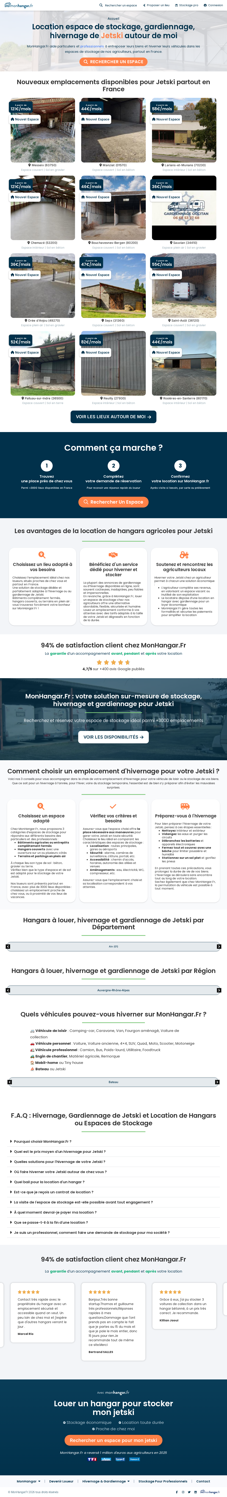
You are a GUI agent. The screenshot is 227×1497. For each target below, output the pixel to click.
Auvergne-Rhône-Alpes (113, 990)
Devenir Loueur (61, 1481)
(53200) (51, 243)
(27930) (120, 398)
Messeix (38, 165)
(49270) (54, 320)
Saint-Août (179, 320)
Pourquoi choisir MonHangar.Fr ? (42, 1141)
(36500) (57, 398)
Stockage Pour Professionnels (163, 1481)
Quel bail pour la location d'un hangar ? (49, 1181)
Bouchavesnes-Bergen (108, 243)
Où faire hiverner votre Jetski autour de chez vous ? (60, 1171)
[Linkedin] (195, 1492)
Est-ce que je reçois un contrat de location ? (53, 1192)
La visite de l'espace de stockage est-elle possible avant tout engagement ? (83, 1202)
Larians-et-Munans (179, 165)
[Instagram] (183, 1492)
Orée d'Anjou (37, 320)
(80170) (201, 398)
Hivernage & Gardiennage (104, 1481)
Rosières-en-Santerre (179, 398)
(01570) (121, 165)
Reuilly (108, 398)
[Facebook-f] (176, 1492)
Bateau (113, 1082)
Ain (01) (113, 946)
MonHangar (27, 1481)
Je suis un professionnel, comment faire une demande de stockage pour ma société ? (92, 1232)
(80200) (132, 243)
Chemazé (38, 243)
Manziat (109, 165)
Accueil (113, 18)
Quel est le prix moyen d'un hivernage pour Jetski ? (60, 1151)
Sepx (108, 320)
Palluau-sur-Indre (38, 398)
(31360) (118, 320)
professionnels (92, 46)
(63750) (50, 165)
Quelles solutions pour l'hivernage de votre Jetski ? (59, 1161)
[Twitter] (189, 1492)
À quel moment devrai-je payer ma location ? (55, 1212)
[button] (113, 417)
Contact (203, 1481)
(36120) (193, 320)
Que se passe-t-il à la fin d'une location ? (51, 1222)
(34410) (191, 243)
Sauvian (179, 243)
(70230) (200, 165)
